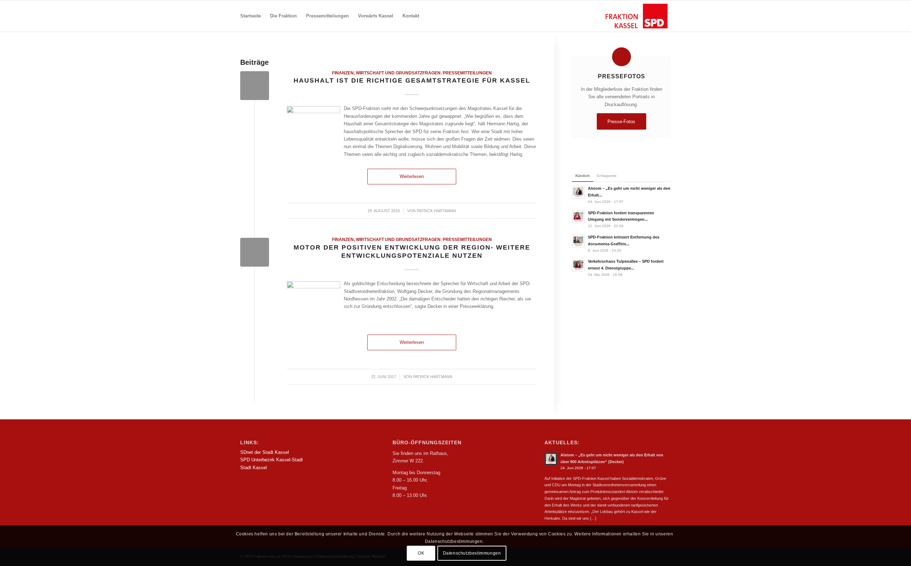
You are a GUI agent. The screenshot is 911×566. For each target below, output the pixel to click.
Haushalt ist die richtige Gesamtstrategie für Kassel (412, 80)
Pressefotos (621, 76)
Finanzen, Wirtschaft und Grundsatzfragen (386, 72)
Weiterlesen (412, 176)
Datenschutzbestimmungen (472, 553)
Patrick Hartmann (436, 211)
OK (421, 553)
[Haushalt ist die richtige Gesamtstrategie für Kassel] (254, 85)
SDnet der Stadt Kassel (264, 452)
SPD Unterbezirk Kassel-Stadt (271, 459)
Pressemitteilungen (467, 72)
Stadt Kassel (253, 467)
